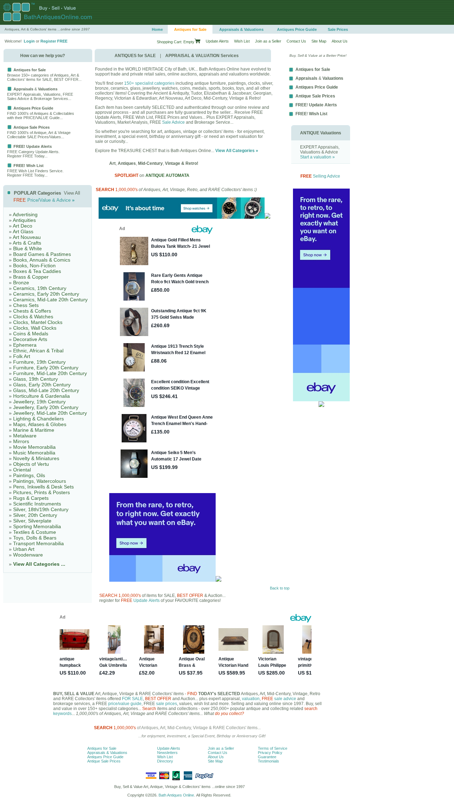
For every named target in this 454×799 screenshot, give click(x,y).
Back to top (279, 588)
